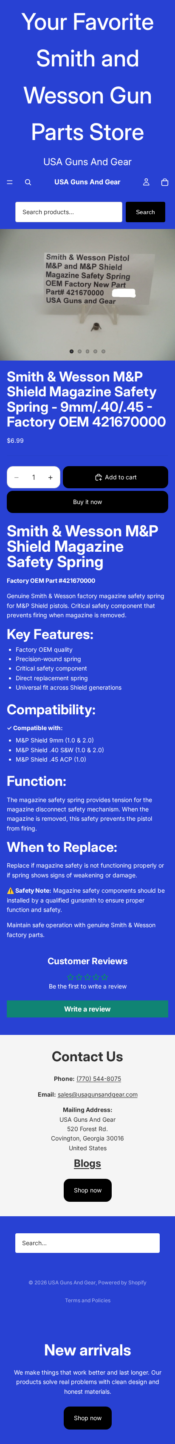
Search (145, 212)
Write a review (87, 1009)
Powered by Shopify (122, 1282)
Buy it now (87, 501)
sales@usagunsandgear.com (98, 1094)
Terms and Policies (87, 1300)
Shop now (88, 1190)
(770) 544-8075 (98, 1078)
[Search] (28, 182)
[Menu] (10, 182)
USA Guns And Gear (72, 1282)
